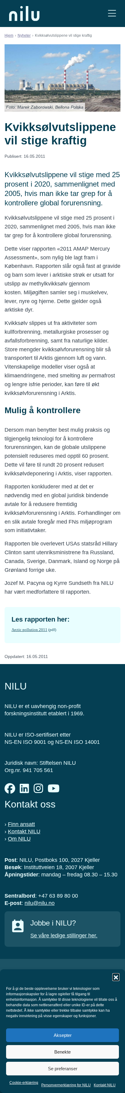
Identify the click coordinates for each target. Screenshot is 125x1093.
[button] (116, 977)
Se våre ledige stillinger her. (63, 936)
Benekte (62, 1051)
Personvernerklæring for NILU (66, 1085)
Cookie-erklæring (23, 1083)
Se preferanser (62, 1068)
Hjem (9, 35)
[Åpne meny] (112, 13)
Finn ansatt (21, 824)
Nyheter (24, 35)
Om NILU (19, 839)
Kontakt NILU (105, 1085)
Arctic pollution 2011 (29, 629)
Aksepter (63, 1035)
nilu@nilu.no (40, 903)
